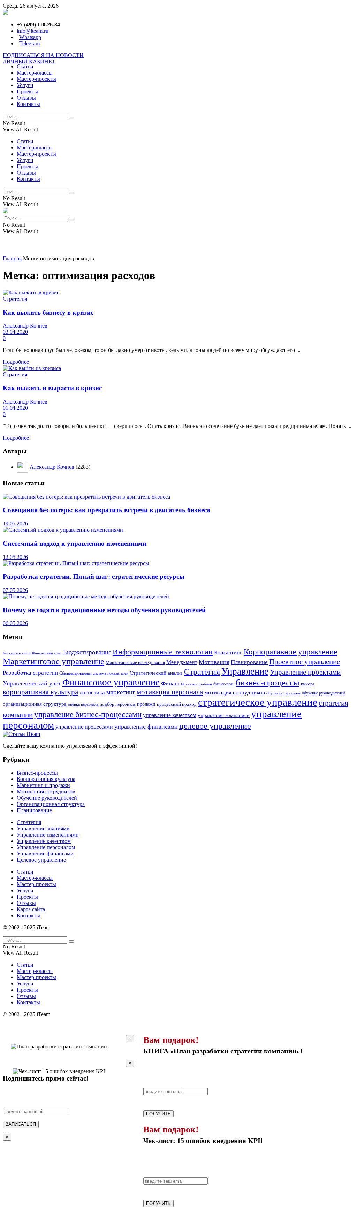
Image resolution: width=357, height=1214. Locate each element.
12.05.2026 (15, 557)
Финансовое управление (111, 682)
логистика (92, 692)
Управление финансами (45, 853)
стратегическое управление (257, 702)
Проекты (27, 91)
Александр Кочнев (25, 326)
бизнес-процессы (267, 682)
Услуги (25, 85)
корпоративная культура (40, 692)
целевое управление (215, 725)
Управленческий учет (32, 683)
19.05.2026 (15, 524)
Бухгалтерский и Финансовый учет (32, 653)
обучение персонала (283, 693)
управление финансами (146, 726)
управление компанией (224, 715)
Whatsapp (30, 37)
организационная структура (35, 704)
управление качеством (169, 715)
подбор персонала (118, 704)
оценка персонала (83, 704)
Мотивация (214, 662)
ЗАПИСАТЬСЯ (21, 1124)
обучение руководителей (323, 693)
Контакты (28, 104)
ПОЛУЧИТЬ (158, 1113)
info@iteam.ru (32, 31)
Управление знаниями (43, 828)
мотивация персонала (170, 692)
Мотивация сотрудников (46, 791)
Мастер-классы (35, 73)
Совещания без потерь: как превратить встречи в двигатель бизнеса (106, 510)
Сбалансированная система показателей (93, 673)
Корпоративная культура (46, 779)
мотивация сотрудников (234, 692)
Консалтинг (228, 652)
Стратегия (15, 299)
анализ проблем (199, 684)
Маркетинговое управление (53, 661)
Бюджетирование (87, 652)
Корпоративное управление (290, 651)
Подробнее (16, 362)
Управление (244, 671)
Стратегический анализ (156, 673)
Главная (12, 258)
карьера (307, 684)
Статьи (25, 66)
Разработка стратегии (30, 672)
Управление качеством (44, 841)
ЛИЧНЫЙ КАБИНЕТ (29, 61)
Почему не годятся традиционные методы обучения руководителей (104, 610)
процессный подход (177, 704)
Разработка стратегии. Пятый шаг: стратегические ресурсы (93, 576)
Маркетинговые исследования (135, 662)
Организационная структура (51, 804)
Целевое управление (41, 860)
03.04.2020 (15, 332)
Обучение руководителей (47, 798)
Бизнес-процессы (37, 773)
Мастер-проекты (36, 79)
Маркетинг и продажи (43, 785)
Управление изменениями (48, 835)
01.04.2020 (15, 408)
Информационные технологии (163, 652)
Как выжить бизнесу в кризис (48, 312)
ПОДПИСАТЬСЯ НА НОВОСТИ (43, 55)
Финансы (172, 683)
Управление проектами (305, 672)
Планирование (249, 662)
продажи (146, 704)
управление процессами (84, 727)
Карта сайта (31, 909)
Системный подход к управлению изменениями (74, 543)
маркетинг (120, 692)
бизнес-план (223, 684)
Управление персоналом (46, 847)
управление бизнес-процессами (88, 714)
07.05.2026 (15, 590)
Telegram (29, 43)
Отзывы (26, 98)
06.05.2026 (15, 623)
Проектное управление (304, 662)
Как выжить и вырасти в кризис (52, 388)
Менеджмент (181, 662)
